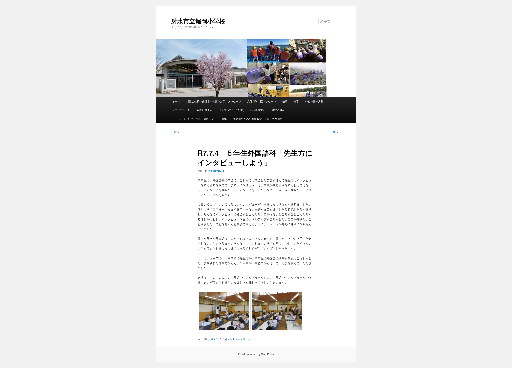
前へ (175, 132)
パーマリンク (243, 339)
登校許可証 (278, 110)
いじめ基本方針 (314, 101)
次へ (337, 132)
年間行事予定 (204, 110)
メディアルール (181, 110)
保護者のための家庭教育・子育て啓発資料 (258, 119)
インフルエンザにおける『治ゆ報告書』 (242, 110)
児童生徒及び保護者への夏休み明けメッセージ (213, 101)
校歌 (284, 101)
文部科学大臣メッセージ (261, 101)
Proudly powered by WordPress (256, 354)
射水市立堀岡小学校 (198, 21)
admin (231, 339)
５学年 (214, 339)
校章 (296, 101)
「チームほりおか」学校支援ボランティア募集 (199, 119)
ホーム (176, 101)
